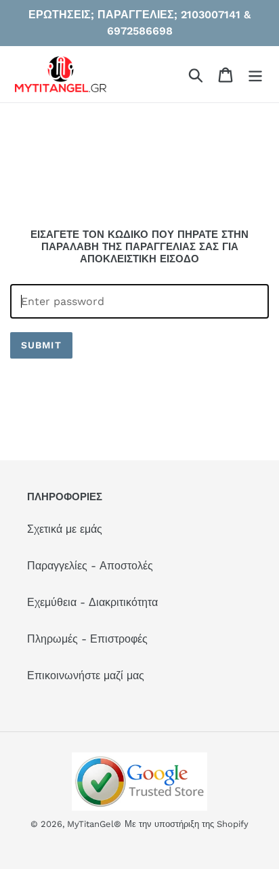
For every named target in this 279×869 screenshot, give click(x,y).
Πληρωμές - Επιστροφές (87, 638)
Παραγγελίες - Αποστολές (90, 565)
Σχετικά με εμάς (64, 529)
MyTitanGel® (94, 824)
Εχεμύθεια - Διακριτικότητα (92, 602)
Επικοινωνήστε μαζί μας (85, 675)
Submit (41, 345)
